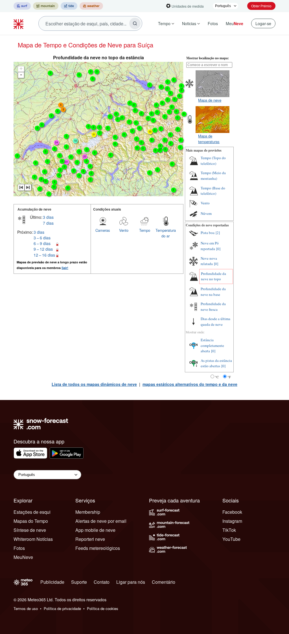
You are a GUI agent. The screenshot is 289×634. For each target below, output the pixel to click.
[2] (218, 232)
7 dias (48, 223)
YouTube (231, 539)
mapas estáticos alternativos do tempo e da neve (190, 384)
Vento (123, 230)
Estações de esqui (32, 512)
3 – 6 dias (42, 238)
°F (229, 377)
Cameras (102, 230)
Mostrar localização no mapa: (207, 58)
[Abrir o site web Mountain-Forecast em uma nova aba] (45, 6)
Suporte (79, 582)
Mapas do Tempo (31, 521)
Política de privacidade (62, 608)
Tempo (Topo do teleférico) (213, 160)
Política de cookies (102, 608)
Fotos (213, 23)
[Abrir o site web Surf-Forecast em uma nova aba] (22, 6)
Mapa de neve (209, 100)
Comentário (163, 582)
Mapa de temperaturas (209, 138)
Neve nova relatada (209, 261)
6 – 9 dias (42, 243)
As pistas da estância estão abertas (216, 363)
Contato (102, 582)
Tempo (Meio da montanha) (213, 175)
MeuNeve (23, 557)
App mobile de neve (95, 530)
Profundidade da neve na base (213, 291)
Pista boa (207, 232)
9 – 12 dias (43, 249)
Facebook (232, 512)
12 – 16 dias (44, 255)
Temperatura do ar (166, 233)
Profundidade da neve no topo (213, 276)
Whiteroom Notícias (33, 539)
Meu (234, 23)
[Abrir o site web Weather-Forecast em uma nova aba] (91, 6)
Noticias (189, 23)
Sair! (65, 268)
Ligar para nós (130, 582)
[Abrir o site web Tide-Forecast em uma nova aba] (69, 6)
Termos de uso (26, 608)
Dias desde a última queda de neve (215, 321)
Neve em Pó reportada (210, 246)
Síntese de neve (30, 530)
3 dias (48, 217)
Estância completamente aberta (212, 345)
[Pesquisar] (135, 23)
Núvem (206, 213)
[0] (218, 248)
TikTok (229, 530)
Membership (87, 512)
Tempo (164, 23)
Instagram (232, 521)
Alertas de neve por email (100, 521)
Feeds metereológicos (97, 548)
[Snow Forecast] (19, 23)
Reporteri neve (90, 539)
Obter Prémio (261, 5)
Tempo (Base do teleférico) (213, 190)
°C (217, 377)
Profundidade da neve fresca (213, 306)
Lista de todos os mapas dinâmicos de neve (94, 384)
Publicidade (52, 582)
